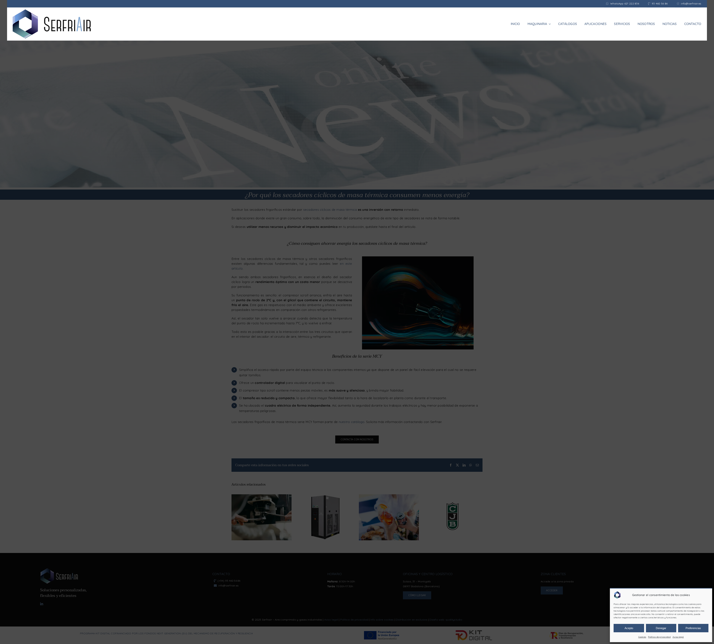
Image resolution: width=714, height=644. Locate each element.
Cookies (642, 636)
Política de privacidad (659, 636)
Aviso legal (678, 636)
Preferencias (693, 628)
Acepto (629, 628)
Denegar (661, 628)
